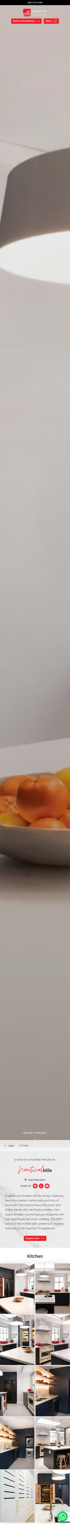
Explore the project (35, 1133)
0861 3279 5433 (35, 2)
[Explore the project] (35, 1138)
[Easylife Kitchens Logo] (35, 12)
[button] (35, 1185)
